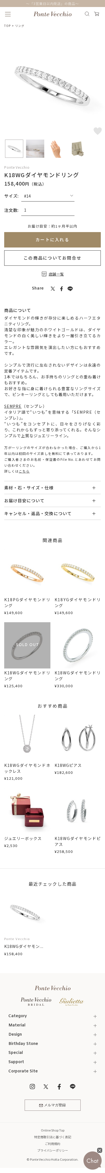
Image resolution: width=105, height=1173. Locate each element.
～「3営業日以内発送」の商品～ (52, 3)
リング (19, 26)
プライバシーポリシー (52, 1150)
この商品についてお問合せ (52, 258)
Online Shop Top (52, 1130)
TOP (7, 26)
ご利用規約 (52, 1143)
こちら (24, 471)
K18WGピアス (68, 765)
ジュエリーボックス (23, 838)
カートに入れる (52, 239)
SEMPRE (13, 406)
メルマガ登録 (55, 1105)
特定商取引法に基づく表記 (52, 1137)
